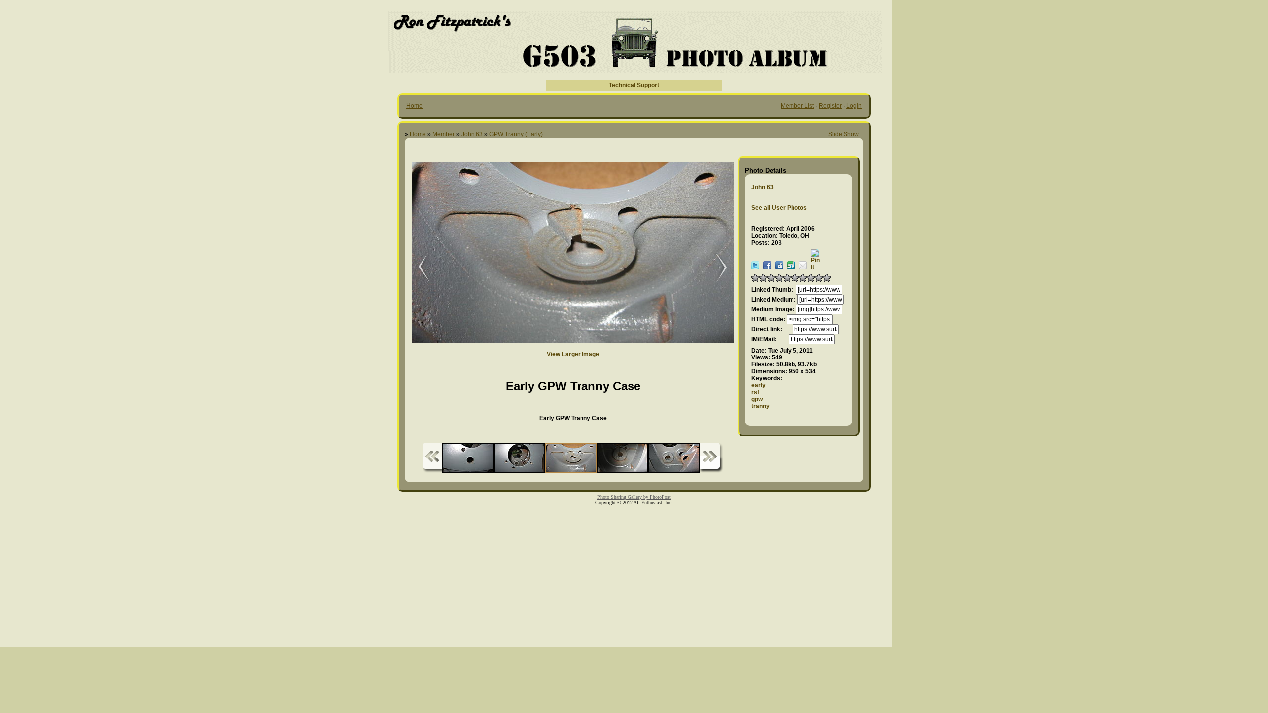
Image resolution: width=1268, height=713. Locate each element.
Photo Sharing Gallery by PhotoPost (634, 497)
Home (414, 105)
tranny (760, 406)
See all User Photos (779, 207)
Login (854, 105)
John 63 (472, 134)
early (758, 385)
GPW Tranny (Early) (516, 134)
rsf (755, 392)
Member (443, 134)
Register (830, 105)
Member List (797, 105)
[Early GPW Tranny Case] (417, 268)
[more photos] (432, 458)
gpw (757, 399)
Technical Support (634, 85)
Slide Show (843, 134)
